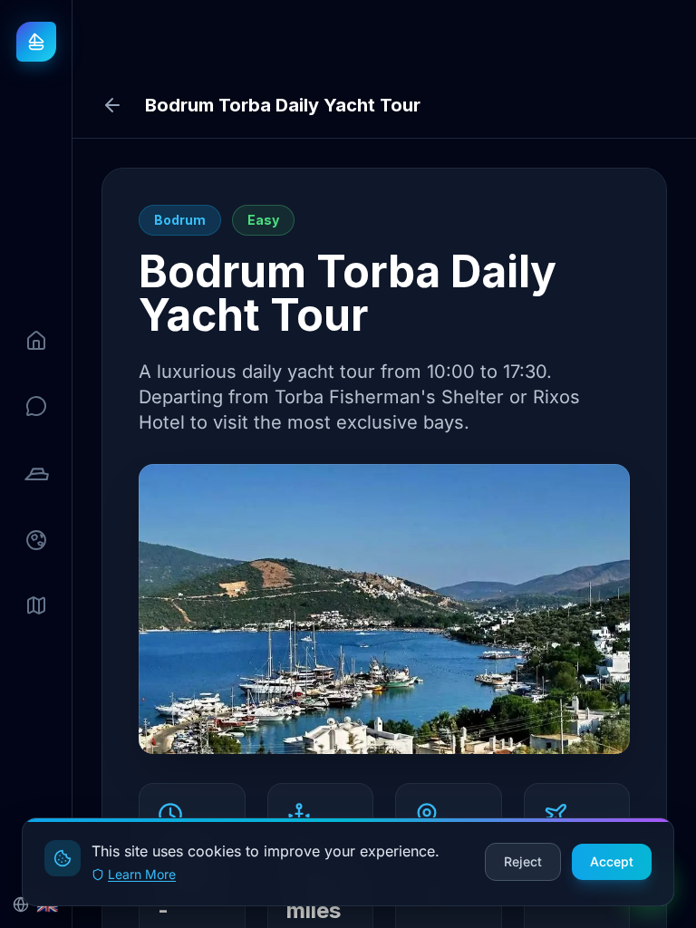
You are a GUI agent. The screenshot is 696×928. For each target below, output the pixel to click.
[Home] (36, 340)
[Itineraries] (36, 605)
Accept (611, 861)
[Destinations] (36, 540)
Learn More (142, 874)
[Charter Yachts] (36, 473)
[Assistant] (36, 406)
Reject (523, 861)
